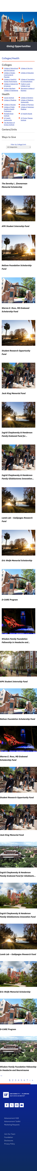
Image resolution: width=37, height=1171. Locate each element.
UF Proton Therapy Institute (27, 119)
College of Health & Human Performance (10, 80)
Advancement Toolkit (12, 1121)
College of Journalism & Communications (28, 80)
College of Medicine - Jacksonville (27, 101)
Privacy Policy (9, 1144)
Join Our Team (9, 1134)
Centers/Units (9, 129)
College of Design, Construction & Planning (9, 75)
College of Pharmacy (27, 105)
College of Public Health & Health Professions (9, 109)
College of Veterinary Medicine (27, 108)
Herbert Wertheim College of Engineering (11, 89)
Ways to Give (9, 137)
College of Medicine (10, 100)
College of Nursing (10, 105)
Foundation (8, 1137)
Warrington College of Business (27, 89)
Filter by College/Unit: (18, 145)
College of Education (27, 73)
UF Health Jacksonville (8, 119)
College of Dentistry (27, 98)
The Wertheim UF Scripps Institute (9, 124)
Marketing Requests (12, 1124)
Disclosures (8, 1140)
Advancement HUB (11, 1118)
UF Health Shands (26, 114)
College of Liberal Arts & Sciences (11, 85)
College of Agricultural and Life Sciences (11, 69)
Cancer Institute (9, 98)
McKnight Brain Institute (8, 115)
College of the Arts (27, 68)
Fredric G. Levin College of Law (25, 85)
